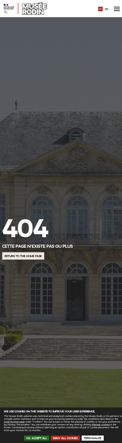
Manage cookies (101, 424)
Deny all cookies (65, 438)
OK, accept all (36, 438)
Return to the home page (23, 256)
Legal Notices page (14, 422)
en (106, 9)
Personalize (92, 438)
